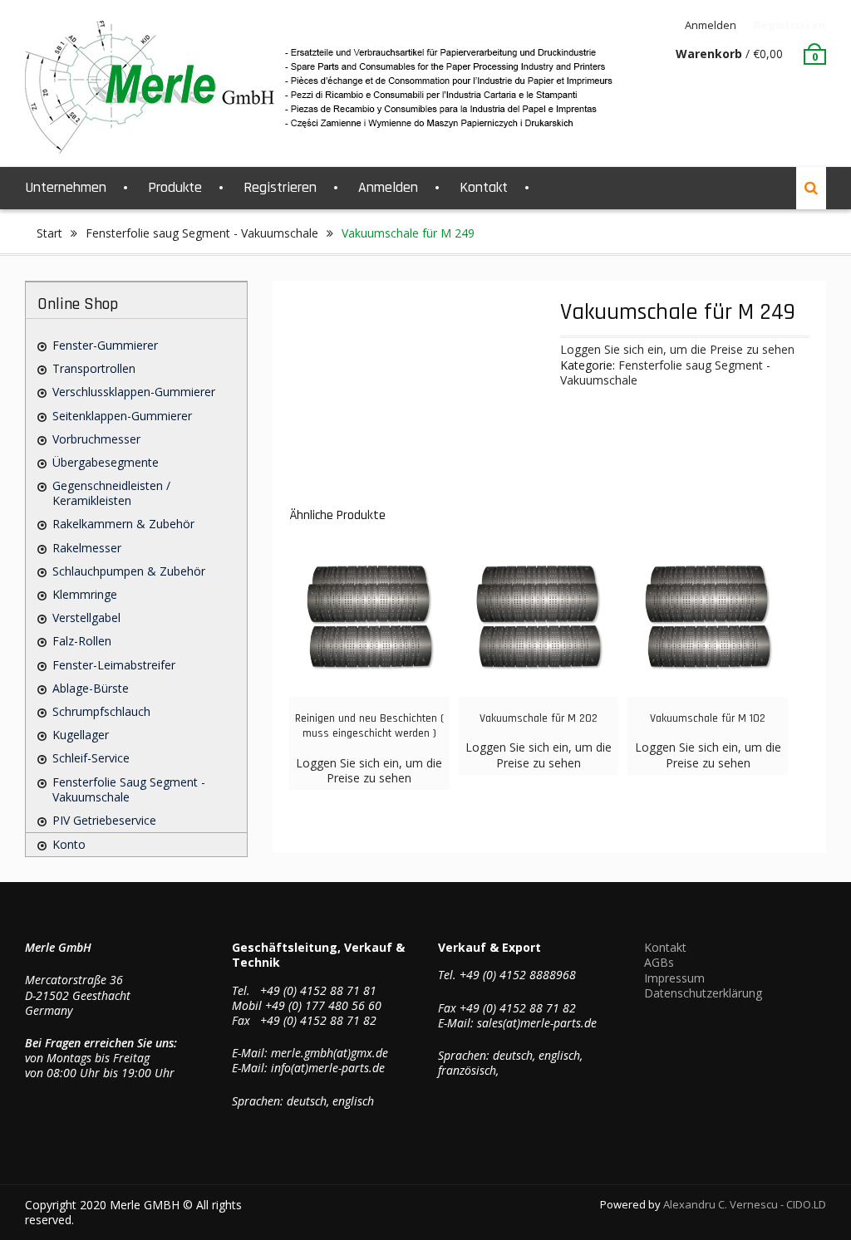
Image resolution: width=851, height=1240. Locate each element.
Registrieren (789, 24)
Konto (69, 844)
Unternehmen (65, 187)
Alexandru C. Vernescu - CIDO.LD (744, 1204)
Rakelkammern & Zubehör (123, 524)
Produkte (175, 187)
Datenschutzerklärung (703, 993)
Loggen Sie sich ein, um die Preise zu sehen (677, 349)
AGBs (659, 962)
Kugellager (80, 735)
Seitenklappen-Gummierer (122, 416)
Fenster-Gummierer (105, 345)
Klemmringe (84, 594)
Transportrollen (93, 368)
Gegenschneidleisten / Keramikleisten (111, 493)
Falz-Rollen (81, 641)
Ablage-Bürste (90, 688)
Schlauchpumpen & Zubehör (128, 571)
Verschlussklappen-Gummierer (133, 391)
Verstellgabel (86, 617)
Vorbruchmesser (96, 439)
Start (49, 233)
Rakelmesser (86, 548)
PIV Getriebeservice (104, 820)
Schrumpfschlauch (101, 711)
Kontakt (484, 187)
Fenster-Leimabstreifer (113, 665)
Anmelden (710, 24)
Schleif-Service (91, 758)
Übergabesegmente (105, 462)
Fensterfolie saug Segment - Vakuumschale (202, 233)
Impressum (674, 978)
